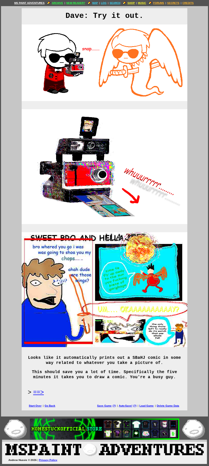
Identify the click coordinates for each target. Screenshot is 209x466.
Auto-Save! (125, 405)
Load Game (146, 405)
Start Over (35, 405)
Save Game (104, 405)
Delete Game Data (168, 405)
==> (38, 391)
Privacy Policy (48, 460)
